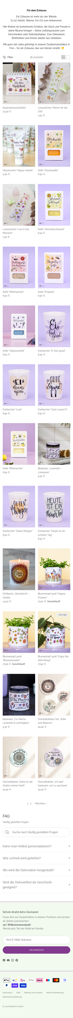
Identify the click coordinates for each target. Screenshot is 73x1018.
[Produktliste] (68, 57)
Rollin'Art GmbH (16, 1006)
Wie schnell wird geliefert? (22, 858)
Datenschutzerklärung (12, 997)
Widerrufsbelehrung (55, 993)
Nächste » (41, 803)
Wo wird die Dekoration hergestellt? (28, 870)
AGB (18, 993)
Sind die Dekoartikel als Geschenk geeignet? (27, 884)
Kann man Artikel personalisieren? (27, 846)
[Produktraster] (63, 57)
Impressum (7, 993)
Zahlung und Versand (33, 993)
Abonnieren (36, 950)
